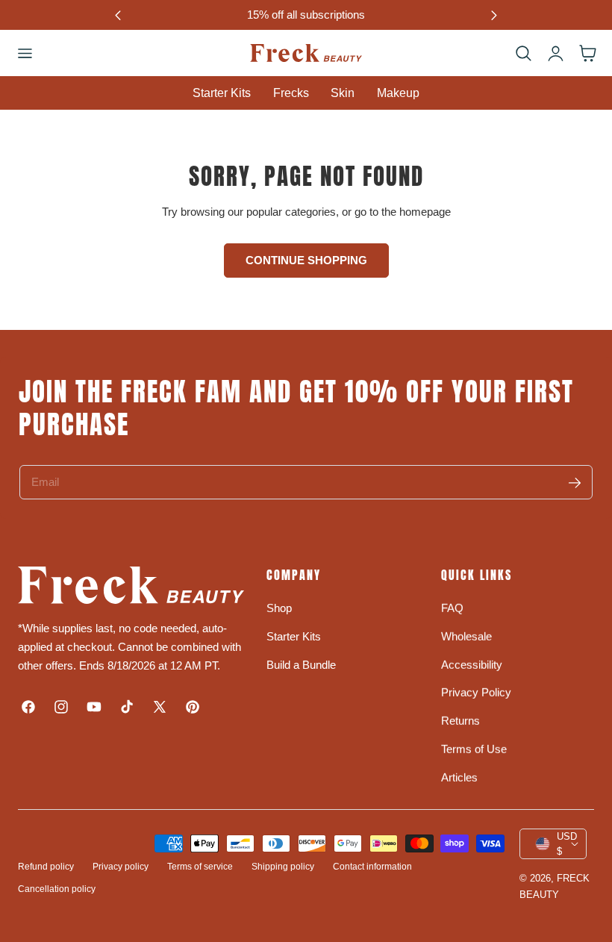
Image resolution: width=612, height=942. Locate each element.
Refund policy (46, 866)
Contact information (372, 866)
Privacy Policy (476, 692)
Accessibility (471, 664)
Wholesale (466, 636)
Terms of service (200, 866)
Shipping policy (283, 866)
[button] (24, 53)
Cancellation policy (57, 889)
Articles (459, 777)
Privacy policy (121, 866)
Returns (460, 720)
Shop (279, 608)
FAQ (452, 608)
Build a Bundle (301, 664)
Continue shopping (306, 260)
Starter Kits (293, 636)
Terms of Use (474, 749)
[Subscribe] (574, 483)
